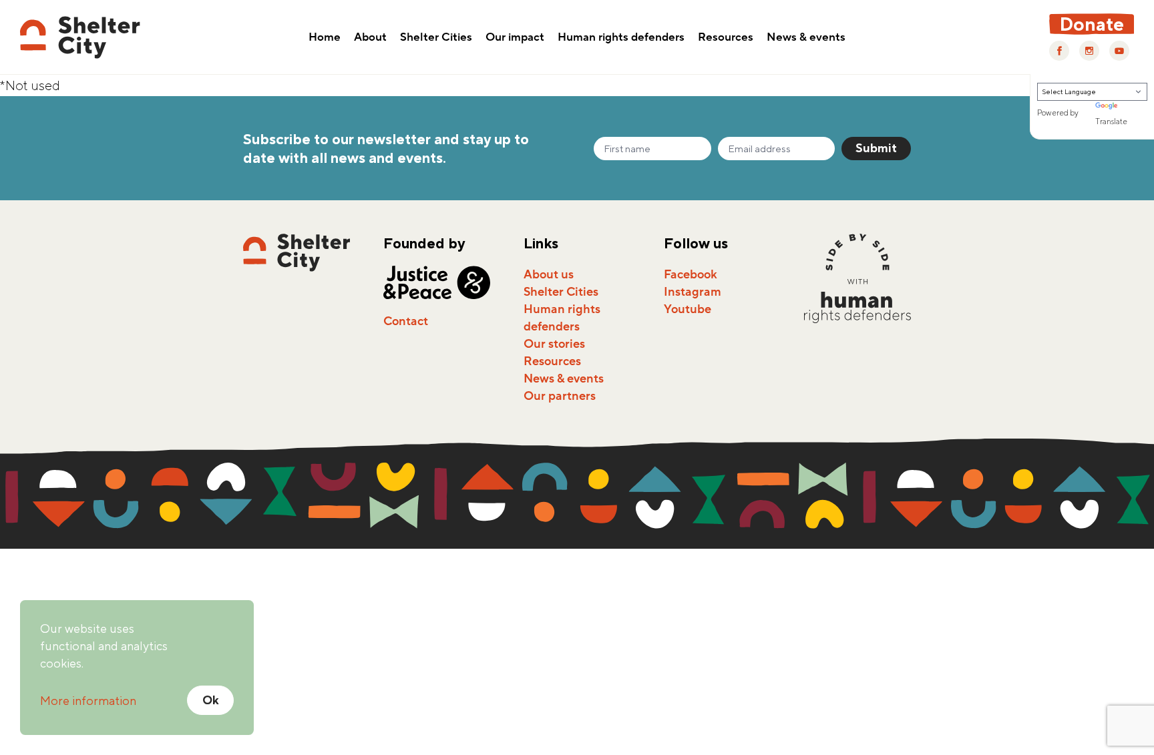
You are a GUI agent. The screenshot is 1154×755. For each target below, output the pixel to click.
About (370, 38)
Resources (725, 38)
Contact (405, 321)
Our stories (554, 344)
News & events (806, 38)
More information (88, 701)
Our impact (515, 38)
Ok (210, 700)
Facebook (690, 274)
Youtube (687, 309)
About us (549, 274)
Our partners (560, 396)
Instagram (692, 292)
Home (325, 38)
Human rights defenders (621, 38)
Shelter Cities (436, 38)
